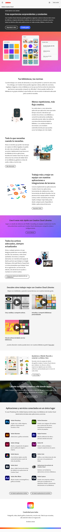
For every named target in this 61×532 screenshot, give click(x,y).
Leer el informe (30, 232)
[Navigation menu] (2, 2)
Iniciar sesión (56, 2)
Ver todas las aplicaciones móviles (18, 493)
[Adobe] (8, 2)
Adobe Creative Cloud (7, 7)
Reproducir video (11, 27)
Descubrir (51, 345)
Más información (10, 166)
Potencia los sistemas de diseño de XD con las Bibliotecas (16, 276)
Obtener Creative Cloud (30, 396)
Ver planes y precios (30, 521)
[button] (49, 2)
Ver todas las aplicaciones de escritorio (41, 493)
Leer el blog (36, 375)
